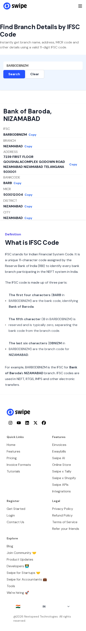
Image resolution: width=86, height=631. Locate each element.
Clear (34, 74)
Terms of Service (64, 522)
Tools (11, 586)
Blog (10, 546)
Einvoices (59, 445)
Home (11, 445)
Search (14, 74)
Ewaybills (59, 451)
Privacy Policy (62, 509)
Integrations (61, 491)
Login (11, 515)
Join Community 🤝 (21, 553)
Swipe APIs (60, 484)
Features (13, 451)
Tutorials (13, 471)
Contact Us (15, 522)
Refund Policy (62, 515)
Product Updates (20, 559)
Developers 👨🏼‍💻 (18, 566)
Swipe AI (58, 458)
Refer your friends (65, 528)
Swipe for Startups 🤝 (23, 573)
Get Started (16, 509)
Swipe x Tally (61, 471)
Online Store (61, 464)
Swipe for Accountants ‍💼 (27, 579)
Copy (32, 135)
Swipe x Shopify (64, 478)
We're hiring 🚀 (18, 592)
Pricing (12, 458)
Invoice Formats (19, 464)
